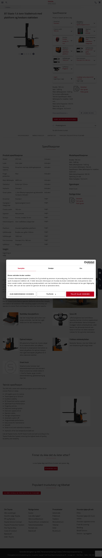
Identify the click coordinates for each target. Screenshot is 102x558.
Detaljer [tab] (51, 268)
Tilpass (49, 294)
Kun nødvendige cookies (22, 294)
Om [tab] (81, 268)
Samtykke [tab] (21, 268)
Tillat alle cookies (80, 294)
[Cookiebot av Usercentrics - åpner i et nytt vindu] (85, 262)
